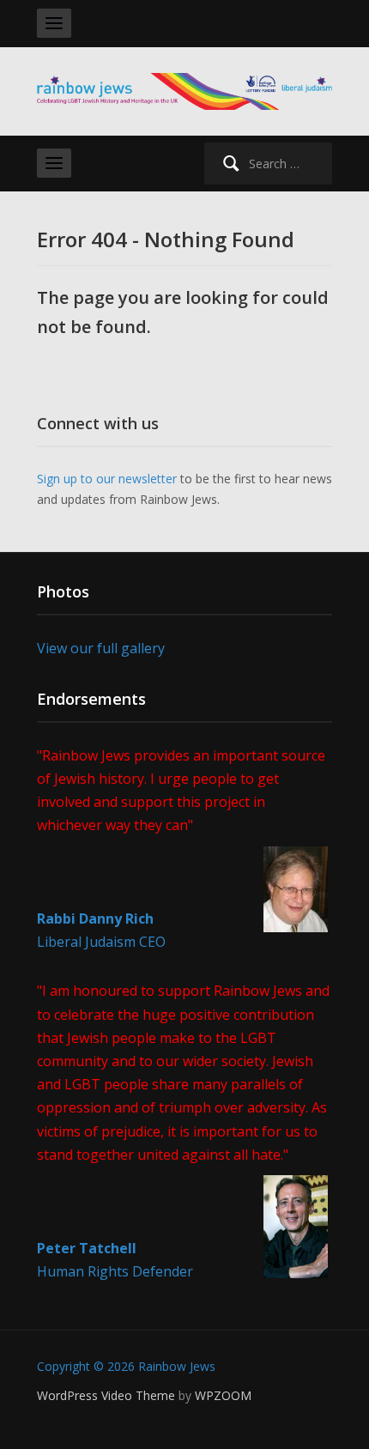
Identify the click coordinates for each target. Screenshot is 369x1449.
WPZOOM (223, 1395)
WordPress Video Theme (106, 1395)
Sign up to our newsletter (107, 478)
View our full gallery (101, 648)
